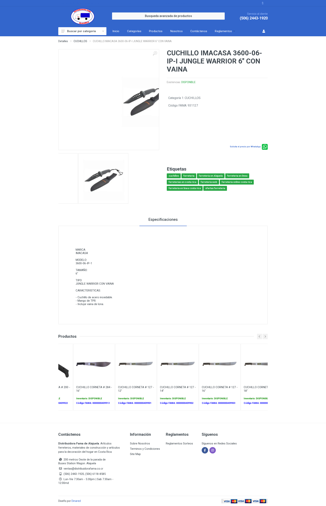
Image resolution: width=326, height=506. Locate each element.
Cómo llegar (163, 3)
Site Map (135, 454)
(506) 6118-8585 (141, 3)
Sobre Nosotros (140, 443)
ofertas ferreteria (215, 188)
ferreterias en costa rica (182, 182)
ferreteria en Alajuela (211, 175)
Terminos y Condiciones (145, 448)
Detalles (63, 41)
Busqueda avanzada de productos (168, 16)
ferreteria (188, 175)
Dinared (76, 500)
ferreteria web (209, 182)
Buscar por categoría (81, 31)
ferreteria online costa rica (237, 182)
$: (263, 3)
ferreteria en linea (237, 175)
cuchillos (174, 175)
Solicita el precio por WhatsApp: (245, 146)
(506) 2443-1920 (115, 3)
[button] (224, 31)
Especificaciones (163, 219)
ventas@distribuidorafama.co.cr (80, 3)
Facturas (181, 3)
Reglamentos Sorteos (179, 443)
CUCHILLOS (80, 41)
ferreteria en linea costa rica (185, 188)
